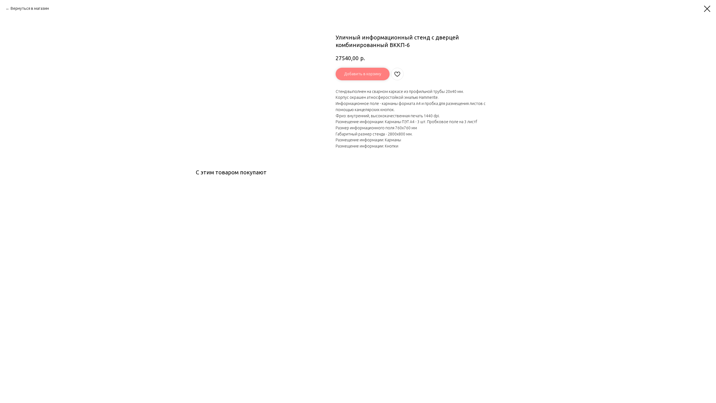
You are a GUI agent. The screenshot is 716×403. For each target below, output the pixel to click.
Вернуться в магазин (30, 8)
